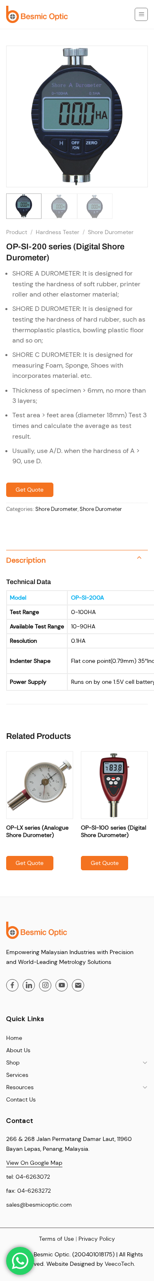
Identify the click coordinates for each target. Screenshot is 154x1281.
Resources (20, 1087)
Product (16, 232)
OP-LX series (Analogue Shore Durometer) (37, 831)
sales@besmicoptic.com (39, 1204)
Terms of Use (56, 1238)
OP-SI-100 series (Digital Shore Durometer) (113, 831)
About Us (18, 1050)
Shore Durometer (110, 232)
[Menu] (141, 14)
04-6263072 (33, 1176)
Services (17, 1075)
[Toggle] (139, 558)
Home (14, 1038)
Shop (13, 1062)
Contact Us (21, 1099)
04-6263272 (34, 1190)
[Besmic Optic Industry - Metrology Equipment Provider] (37, 14)
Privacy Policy (96, 1238)
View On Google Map (34, 1162)
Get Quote (30, 489)
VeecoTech (119, 1263)
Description (26, 560)
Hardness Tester (57, 232)
